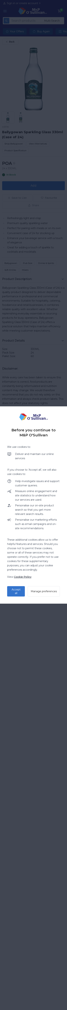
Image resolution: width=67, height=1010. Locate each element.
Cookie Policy (22, 576)
